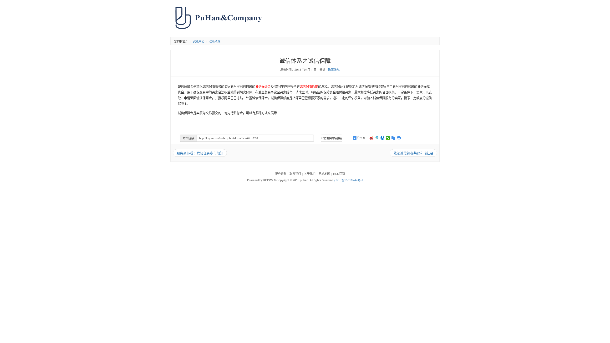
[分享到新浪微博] (372, 138)
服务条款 (280, 174)
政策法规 (214, 41)
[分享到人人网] (383, 138)
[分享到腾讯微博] (377, 138)
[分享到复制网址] (393, 138)
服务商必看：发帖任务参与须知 (200, 153)
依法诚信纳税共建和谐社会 (413, 153)
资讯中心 (198, 41)
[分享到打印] (399, 138)
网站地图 (324, 174)
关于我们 (309, 174)
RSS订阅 (339, 174)
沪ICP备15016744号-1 (348, 180)
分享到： (362, 138)
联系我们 (295, 174)
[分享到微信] (388, 138)
